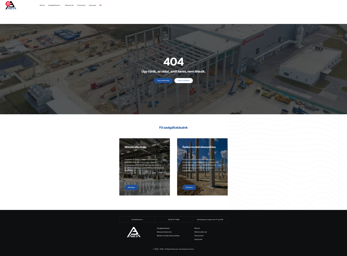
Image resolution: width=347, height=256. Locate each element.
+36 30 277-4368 (173, 219)
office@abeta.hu (137, 219)
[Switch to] (100, 5)
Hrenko (191, 249)
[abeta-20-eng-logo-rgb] (10, 2)
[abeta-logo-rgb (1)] (134, 228)
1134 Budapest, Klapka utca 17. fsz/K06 (210, 219)
